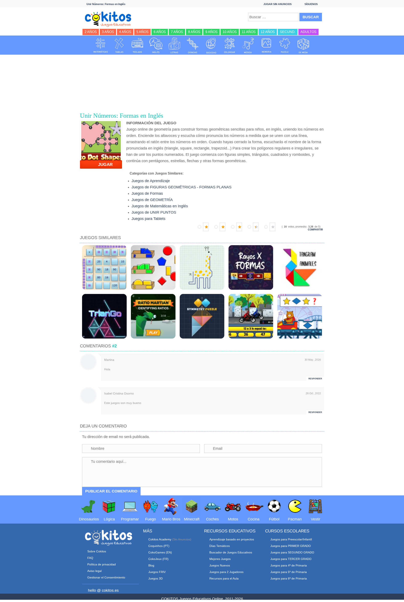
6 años (160, 32)
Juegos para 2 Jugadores (226, 572)
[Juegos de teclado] (137, 45)
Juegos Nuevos (219, 565)
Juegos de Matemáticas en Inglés (160, 206)
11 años (249, 32)
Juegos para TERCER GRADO (290, 559)
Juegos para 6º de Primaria (288, 578)
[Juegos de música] (248, 45)
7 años (177, 32)
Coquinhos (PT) (158, 546)
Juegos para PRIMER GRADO (290, 546)
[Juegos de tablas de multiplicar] (119, 45)
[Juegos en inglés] (156, 45)
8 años (194, 32)
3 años (108, 32)
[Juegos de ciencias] (192, 45)
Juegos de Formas (147, 193)
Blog (151, 565)
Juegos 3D (155, 578)
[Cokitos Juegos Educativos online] (110, 19)
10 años (230, 32)
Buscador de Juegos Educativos (230, 552)
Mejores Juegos (220, 559)
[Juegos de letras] (174, 45)
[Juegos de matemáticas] (100, 45)
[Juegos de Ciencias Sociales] (211, 45)
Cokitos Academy (159, 539)
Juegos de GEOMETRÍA (152, 200)
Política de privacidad (101, 564)
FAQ (90, 558)
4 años (125, 32)
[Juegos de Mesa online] (303, 45)
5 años (142, 32)
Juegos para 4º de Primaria (288, 565)
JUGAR (103, 164)
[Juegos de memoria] (266, 45)
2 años (91, 32)
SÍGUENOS (311, 4)
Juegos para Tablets (148, 219)
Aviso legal (94, 571)
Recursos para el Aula (224, 578)
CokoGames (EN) (160, 552)
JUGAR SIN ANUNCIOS (277, 4)
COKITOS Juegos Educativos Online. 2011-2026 (202, 599)
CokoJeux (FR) (158, 559)
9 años (211, 32)
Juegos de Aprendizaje (151, 181)
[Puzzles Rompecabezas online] (285, 45)
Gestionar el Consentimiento (106, 577)
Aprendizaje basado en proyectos (231, 539)
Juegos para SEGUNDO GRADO (292, 552)
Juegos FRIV (157, 572)
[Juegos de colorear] (229, 45)
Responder (315, 378)
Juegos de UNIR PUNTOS (154, 212)
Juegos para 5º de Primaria (288, 572)
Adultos (308, 32)
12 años (268, 32)
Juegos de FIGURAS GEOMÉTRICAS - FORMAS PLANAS (181, 187)
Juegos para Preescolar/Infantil (291, 539)
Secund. (287, 32)
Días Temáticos (219, 546)
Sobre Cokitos (96, 551)
